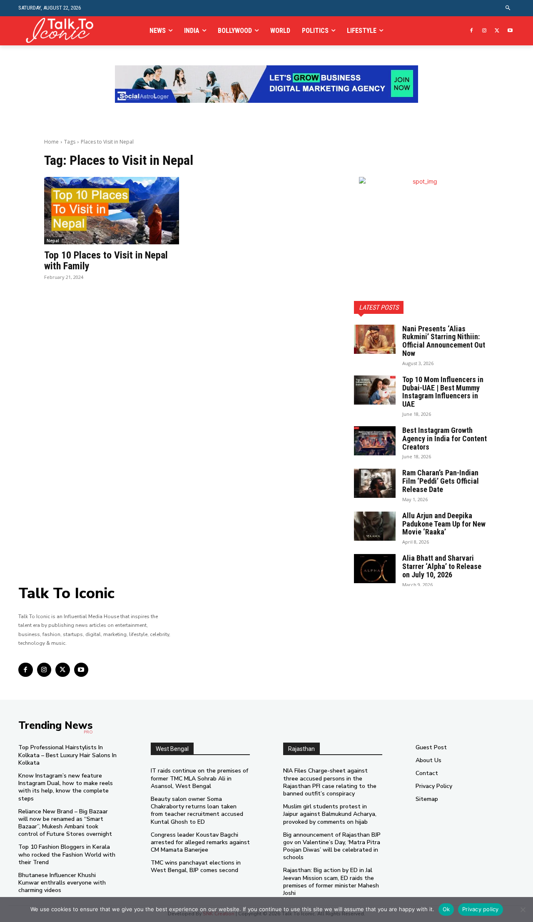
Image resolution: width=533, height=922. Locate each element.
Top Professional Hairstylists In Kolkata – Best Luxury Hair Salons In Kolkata (67, 754)
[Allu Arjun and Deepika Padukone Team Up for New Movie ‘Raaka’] (375, 526)
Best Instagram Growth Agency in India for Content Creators (444, 438)
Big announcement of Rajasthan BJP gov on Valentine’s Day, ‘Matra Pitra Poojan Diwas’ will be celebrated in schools (332, 846)
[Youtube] (510, 31)
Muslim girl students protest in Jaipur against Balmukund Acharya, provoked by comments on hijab (329, 814)
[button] (508, 8)
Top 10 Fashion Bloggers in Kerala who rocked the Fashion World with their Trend (66, 854)
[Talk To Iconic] (63, 30)
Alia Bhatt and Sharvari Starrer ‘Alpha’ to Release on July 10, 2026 (441, 566)
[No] (522, 909)
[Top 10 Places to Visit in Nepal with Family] (111, 210)
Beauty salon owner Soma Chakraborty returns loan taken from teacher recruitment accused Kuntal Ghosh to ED (197, 810)
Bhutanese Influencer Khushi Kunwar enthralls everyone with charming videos (62, 882)
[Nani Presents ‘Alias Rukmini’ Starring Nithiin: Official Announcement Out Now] (375, 339)
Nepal (53, 241)
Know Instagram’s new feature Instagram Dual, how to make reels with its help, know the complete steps (65, 787)
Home (51, 141)
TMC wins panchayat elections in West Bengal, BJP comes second (196, 866)
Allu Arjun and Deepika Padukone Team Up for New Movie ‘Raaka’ (444, 524)
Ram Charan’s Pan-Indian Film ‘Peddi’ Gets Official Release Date (440, 481)
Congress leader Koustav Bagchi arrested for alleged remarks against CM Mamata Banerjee (200, 842)
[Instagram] (484, 31)
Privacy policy (480, 909)
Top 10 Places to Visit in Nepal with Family (106, 260)
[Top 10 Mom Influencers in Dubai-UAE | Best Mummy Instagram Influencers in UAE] (375, 390)
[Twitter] (497, 31)
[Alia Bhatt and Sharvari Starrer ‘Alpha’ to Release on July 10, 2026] (375, 568)
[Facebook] (471, 31)
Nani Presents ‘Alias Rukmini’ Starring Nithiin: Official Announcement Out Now (443, 341)
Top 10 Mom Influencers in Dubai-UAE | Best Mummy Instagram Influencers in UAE (442, 391)
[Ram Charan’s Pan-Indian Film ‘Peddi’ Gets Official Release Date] (375, 483)
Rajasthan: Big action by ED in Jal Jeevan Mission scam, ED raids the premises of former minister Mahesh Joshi (331, 881)
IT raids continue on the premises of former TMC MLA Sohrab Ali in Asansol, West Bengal (199, 778)
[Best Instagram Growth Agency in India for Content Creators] (375, 440)
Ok (446, 909)
